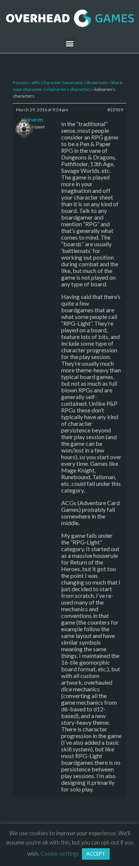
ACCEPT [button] (95, 854)
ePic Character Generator (57, 82)
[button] (69, 43)
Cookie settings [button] (59, 853)
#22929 (115, 109)
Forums (21, 82)
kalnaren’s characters (70, 89)
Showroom (97, 82)
